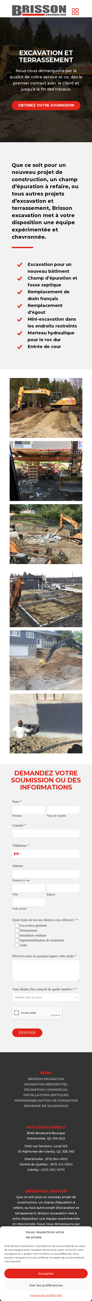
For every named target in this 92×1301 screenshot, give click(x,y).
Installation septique (32, 935)
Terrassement (28, 930)
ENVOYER (27, 1032)
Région (51, 894)
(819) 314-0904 (61, 1164)
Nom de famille (56, 815)
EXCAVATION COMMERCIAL (46, 1090)
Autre (23, 945)
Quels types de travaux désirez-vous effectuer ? (44, 920)
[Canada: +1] (17, 854)
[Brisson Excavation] (39, 10)
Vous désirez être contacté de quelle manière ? (43, 989)
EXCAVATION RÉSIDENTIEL (46, 1084)
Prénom (17, 815)
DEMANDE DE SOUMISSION (46, 1106)
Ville (15, 894)
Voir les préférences (46, 1285)
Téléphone (19, 845)
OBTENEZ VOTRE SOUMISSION (46, 105)
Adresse (17, 866)
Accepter (46, 1273)
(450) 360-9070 (53, 1170)
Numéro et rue (21, 880)
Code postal (19, 908)
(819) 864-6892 (56, 1159)
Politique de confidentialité (46, 1295)
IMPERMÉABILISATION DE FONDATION (46, 1100)
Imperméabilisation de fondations (41, 940)
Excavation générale (33, 925)
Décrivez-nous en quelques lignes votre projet (43, 956)
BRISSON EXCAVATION (46, 1079)
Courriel (17, 825)
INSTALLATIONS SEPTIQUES (46, 1095)
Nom (15, 801)
